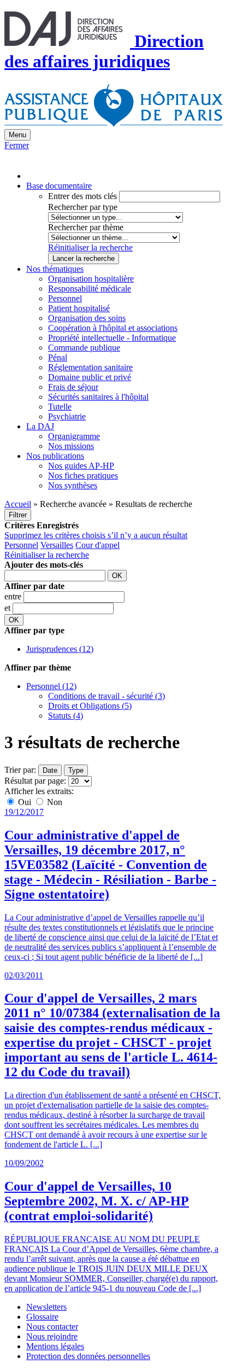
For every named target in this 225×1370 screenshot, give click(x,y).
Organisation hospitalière (91, 278)
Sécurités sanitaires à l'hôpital (98, 396)
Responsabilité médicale (89, 288)
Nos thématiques (55, 268)
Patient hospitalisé (79, 308)
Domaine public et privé (89, 377)
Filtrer (18, 515)
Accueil (17, 504)
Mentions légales (55, 1346)
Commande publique (84, 347)
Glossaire (42, 1316)
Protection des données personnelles (88, 1356)
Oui (24, 802)
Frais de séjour (73, 387)
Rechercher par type (82, 207)
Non (53, 802)
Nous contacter (52, 1326)
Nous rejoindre (52, 1336)
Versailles (56, 545)
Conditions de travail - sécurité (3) (106, 696)
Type (76, 770)
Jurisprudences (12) (59, 649)
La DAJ (40, 426)
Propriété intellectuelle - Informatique (112, 337)
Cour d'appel (97, 545)
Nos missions (71, 446)
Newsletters (46, 1306)
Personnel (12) (51, 686)
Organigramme (74, 436)
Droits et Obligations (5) (90, 705)
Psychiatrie (67, 416)
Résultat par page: (35, 780)
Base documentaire (59, 185)
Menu (17, 135)
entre (13, 596)
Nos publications (55, 455)
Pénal (57, 357)
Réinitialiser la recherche (90, 247)
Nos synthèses (72, 485)
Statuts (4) (65, 715)
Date (50, 770)
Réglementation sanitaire (90, 367)
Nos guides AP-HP (81, 465)
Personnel (65, 298)
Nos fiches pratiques (83, 475)
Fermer (16, 145)
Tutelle (60, 406)
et (8, 608)
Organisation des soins (87, 318)
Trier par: (20, 769)
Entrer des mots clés (82, 196)
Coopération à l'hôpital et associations (112, 328)
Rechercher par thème (85, 227)
